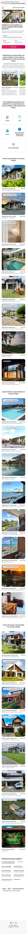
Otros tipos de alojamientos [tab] (8, 861)
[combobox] (13, 37)
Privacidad (10, 927)
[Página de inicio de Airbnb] (3, 7)
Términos (16, 927)
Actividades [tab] (20, 861)
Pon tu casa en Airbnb (18, 7)
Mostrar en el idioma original (18, 3)
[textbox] (7, 42)
